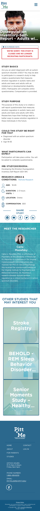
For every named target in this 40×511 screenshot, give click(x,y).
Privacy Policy (20, 502)
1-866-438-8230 (13, 475)
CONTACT (27, 445)
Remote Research (25, 180)
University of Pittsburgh (26, 507)
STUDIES (10, 456)
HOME (9, 445)
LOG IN (26, 449)
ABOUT (10, 449)
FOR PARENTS (13, 453)
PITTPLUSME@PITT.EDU (16, 481)
